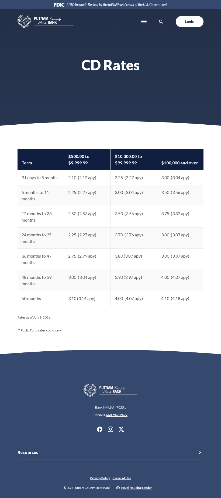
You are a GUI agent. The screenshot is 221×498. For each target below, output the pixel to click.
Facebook (99, 429)
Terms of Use (122, 478)
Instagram (110, 429)
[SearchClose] (161, 21)
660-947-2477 (116, 415)
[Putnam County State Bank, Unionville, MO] (46, 21)
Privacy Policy (100, 478)
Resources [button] (28, 452)
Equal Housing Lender (136, 487)
